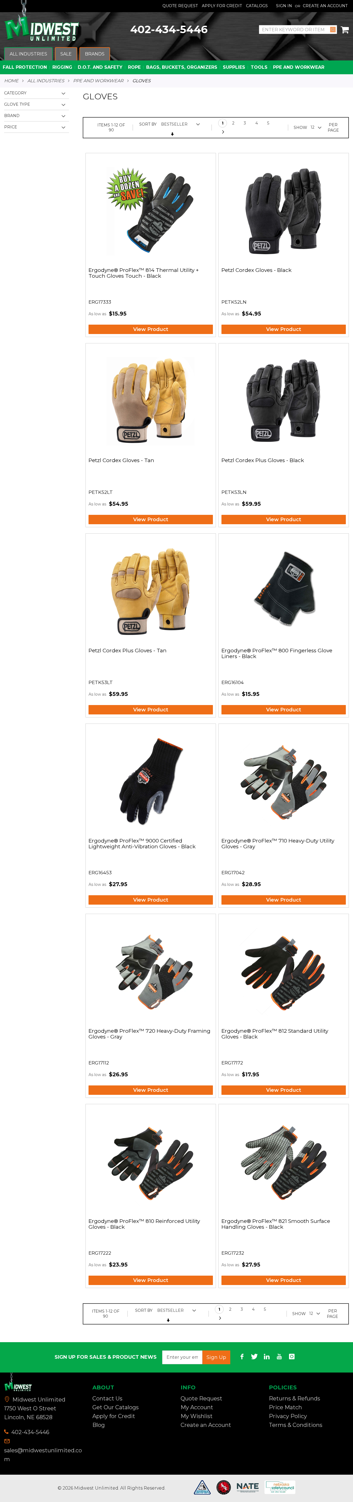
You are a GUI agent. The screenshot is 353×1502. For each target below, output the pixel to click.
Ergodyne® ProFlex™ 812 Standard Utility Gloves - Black (274, 1034)
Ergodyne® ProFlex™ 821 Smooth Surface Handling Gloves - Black (275, 1224)
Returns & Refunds (294, 1398)
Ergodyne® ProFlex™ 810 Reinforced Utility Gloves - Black (144, 1224)
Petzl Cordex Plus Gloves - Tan (128, 651)
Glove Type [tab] (17, 104)
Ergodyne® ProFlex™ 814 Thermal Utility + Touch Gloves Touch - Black (144, 273)
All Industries (45, 80)
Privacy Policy (288, 1416)
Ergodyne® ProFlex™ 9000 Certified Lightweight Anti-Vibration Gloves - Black (142, 844)
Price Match (285, 1407)
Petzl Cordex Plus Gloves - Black (262, 460)
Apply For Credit (222, 5)
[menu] (176, 60)
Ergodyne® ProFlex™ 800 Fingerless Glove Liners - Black (276, 653)
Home (11, 80)
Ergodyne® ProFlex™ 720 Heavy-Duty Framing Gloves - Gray (149, 1034)
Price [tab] (10, 126)
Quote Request (180, 5)
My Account (197, 1407)
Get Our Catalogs (115, 1407)
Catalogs (257, 5)
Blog (98, 1425)
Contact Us (107, 1398)
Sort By (148, 124)
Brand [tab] (12, 115)
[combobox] (298, 29)
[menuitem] (28, 54)
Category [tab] (15, 93)
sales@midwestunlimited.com (43, 1455)
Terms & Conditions (295, 1425)
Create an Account (325, 5)
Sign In (284, 5)
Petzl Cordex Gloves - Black (256, 270)
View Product (150, 329)
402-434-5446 (169, 29)
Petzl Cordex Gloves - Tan (121, 460)
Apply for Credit (113, 1416)
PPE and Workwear (98, 80)
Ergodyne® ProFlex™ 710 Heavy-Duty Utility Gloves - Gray (277, 844)
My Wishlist (197, 1416)
